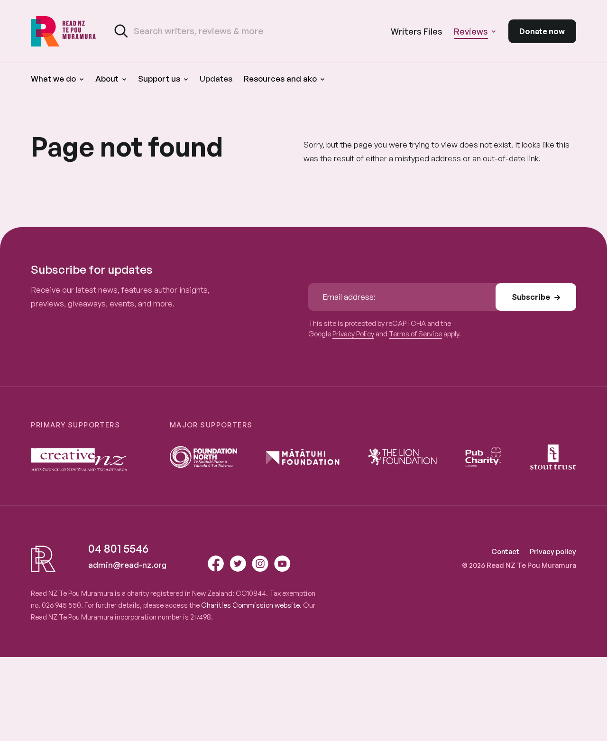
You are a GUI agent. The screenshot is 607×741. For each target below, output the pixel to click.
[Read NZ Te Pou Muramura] (63, 31)
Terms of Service (415, 333)
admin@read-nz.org (127, 565)
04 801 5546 (118, 548)
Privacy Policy (353, 333)
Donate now (542, 31)
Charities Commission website (250, 605)
